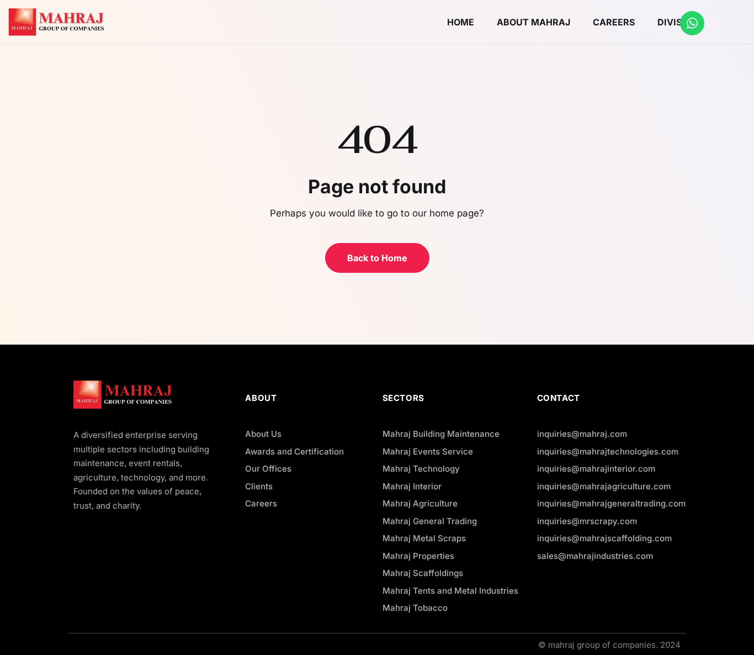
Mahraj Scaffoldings (423, 573)
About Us (263, 434)
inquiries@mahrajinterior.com (596, 468)
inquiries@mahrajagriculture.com (604, 486)
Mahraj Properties (418, 556)
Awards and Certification (294, 451)
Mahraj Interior (412, 486)
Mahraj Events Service (428, 451)
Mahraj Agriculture (420, 503)
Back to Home (377, 257)
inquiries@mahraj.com (582, 434)
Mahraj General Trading (430, 521)
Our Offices (268, 468)
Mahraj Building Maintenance (441, 434)
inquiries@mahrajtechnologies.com (607, 451)
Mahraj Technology (421, 468)
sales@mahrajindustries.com (595, 556)
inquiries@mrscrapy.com (587, 521)
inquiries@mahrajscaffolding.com (604, 538)
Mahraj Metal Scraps (424, 538)
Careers (261, 503)
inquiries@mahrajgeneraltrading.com (611, 503)
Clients (259, 486)
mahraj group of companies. (603, 645)
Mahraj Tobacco (415, 608)
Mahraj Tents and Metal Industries (450, 590)
